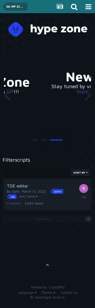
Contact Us (68, 292)
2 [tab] (44, 142)
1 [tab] (35, 142)
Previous (7, 95)
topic (75, 91)
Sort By (79, 172)
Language (26, 292)
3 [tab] (56, 142)
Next (88, 95)
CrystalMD (57, 287)
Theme (47, 292)
